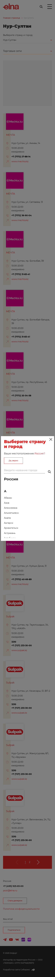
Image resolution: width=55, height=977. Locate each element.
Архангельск (11, 528)
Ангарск (8, 523)
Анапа (7, 518)
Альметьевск (11, 513)
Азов (6, 502)
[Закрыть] (50, 439)
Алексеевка (10, 508)
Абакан (8, 497)
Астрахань (9, 533)
